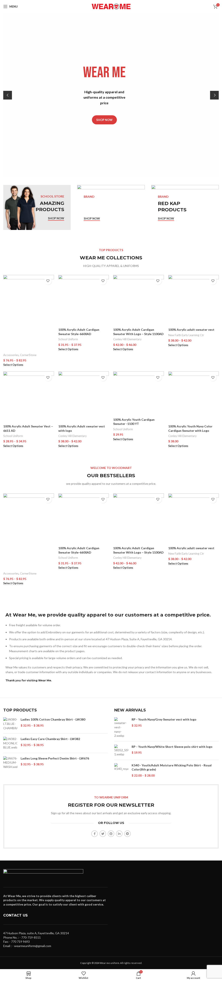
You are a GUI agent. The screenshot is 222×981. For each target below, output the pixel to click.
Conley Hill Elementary (127, 339)
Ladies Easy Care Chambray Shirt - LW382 (50, 739)
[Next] (214, 95)
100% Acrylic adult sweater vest (191, 329)
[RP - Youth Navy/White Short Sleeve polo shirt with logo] (121, 750)
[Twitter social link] (103, 833)
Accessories (11, 355)
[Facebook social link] (94, 833)
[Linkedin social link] (119, 833)
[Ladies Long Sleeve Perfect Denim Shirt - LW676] (10, 762)
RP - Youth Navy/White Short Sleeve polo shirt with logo (172, 746)
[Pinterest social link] (111, 833)
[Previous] (7, 95)
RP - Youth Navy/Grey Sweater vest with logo (164, 719)
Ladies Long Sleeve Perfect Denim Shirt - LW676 (55, 758)
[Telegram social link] (127, 833)
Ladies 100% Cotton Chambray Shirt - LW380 (53, 719)
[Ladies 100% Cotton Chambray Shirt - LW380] (10, 723)
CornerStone (28, 355)
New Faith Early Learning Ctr (186, 335)
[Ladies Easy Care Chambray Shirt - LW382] (10, 743)
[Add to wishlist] (48, 281)
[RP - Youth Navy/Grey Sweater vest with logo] (121, 727)
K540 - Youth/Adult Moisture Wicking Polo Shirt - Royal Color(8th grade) (172, 767)
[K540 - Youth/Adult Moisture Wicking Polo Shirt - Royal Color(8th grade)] (121, 770)
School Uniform (68, 339)
